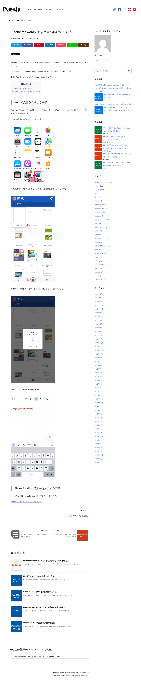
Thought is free (82, 675)
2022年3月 (98, 376)
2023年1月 (98, 339)
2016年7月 (98, 451)
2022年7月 (98, 361)
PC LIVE (85, 516)
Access (98, 276)
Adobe (48, 9)
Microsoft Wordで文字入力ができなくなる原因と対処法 (46, 561)
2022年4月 (98, 373)
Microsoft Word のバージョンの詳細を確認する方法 (44, 607)
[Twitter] (114, 9)
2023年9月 (98, 313)
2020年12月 (99, 399)
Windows (38, 9)
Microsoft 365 (101, 250)
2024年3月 (98, 298)
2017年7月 (98, 418)
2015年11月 (99, 459)
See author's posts (101, 60)
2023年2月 (98, 335)
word (29, 20)
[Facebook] (119, 9)
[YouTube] (135, 9)
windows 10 (100, 197)
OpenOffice (100, 186)
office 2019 (100, 212)
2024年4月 (98, 294)
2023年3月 (98, 331)
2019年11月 (99, 406)
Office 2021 (100, 205)
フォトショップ (101, 238)
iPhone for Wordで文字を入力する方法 (26, 91)
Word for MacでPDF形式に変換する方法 (40, 592)
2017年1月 (98, 433)
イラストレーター (102, 220)
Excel (98, 257)
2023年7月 (98, 316)
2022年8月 (98, 358)
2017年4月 (98, 425)
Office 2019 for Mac (103, 227)
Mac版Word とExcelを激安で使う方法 (38, 576)
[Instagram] (124, 9)
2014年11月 (99, 463)
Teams (98, 193)
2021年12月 (99, 388)
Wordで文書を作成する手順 (22, 88)
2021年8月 (98, 391)
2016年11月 (99, 440)
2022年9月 (98, 354)
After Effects (100, 265)
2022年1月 (98, 384)
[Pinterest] (130, 9)
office (21, 20)
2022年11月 (99, 346)
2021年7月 (98, 395)
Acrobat (99, 242)
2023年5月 (98, 324)
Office (28, 9)
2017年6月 (98, 421)
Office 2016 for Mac (103, 246)
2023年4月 (98, 328)
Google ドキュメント (103, 182)
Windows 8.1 (100, 223)
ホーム (12, 20)
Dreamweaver (101, 208)
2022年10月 (99, 350)
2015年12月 (99, 455)
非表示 (28, 84)
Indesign (99, 261)
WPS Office (100, 190)
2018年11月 (99, 414)
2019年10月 (99, 410)
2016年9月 (98, 444)
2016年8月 (98, 448)
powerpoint (100, 279)
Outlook (99, 272)
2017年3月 (98, 429)
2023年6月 (98, 320)
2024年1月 (98, 302)
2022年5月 (98, 369)
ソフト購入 (59, 9)
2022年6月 (98, 365)
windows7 (99, 235)
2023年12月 (99, 305)
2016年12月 (99, 436)
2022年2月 (98, 380)
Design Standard (102, 253)
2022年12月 (99, 343)
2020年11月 (99, 403)
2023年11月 (99, 309)
